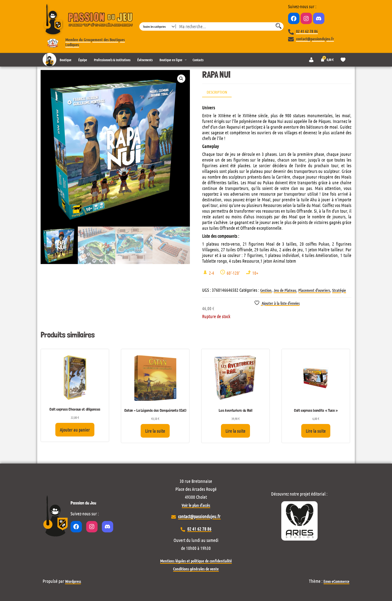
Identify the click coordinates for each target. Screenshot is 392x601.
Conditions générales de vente (196, 568)
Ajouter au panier (75, 429)
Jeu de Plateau (285, 290)
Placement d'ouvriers (314, 290)
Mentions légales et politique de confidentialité (196, 560)
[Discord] (318, 18)
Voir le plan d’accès (196, 505)
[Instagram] (306, 18)
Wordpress (73, 581)
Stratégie (339, 290)
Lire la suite (155, 431)
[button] (181, 79)
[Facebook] (293, 18)
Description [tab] (217, 92)
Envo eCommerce (336, 581)
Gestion (266, 290)
